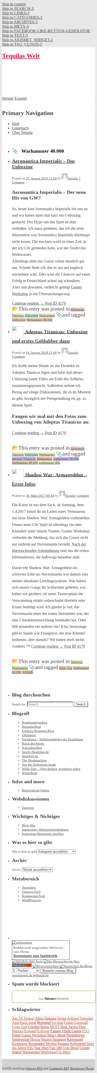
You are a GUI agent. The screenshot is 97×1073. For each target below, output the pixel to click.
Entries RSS (34, 1068)
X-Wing (64, 1052)
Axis (15, 1022)
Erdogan (43, 1031)
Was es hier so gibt (24, 851)
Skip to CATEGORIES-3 (22, 17)
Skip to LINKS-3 (15, 13)
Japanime (59, 1039)
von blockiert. (53, 996)
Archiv (16, 869)
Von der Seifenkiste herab (39, 764)
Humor (46, 1039)
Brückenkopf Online (35, 790)
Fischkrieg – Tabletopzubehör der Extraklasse (52, 739)
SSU (30, 1048)
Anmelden (29, 887)
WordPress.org (31, 900)
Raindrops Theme (82, 1068)
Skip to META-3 (15, 26)
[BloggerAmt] (46, 966)
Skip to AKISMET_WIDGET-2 (27, 40)
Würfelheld (29, 773)
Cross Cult (19, 1027)
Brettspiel (44, 1022)
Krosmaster (37, 1043)
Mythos (51, 1043)
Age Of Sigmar (23, 1018)
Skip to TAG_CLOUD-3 (22, 44)
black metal (28, 1022)
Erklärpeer (29, 735)
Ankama (50, 1018)
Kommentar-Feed (33, 896)
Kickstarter (20, 1043)
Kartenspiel (75, 1039)
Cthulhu (33, 1027)
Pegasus (63, 1043)
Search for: (19, 704)
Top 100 (55, 1048)
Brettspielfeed (31, 726)
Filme (16, 1035)
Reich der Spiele (33, 743)
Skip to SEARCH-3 (18, 8)
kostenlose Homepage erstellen (43, 834)
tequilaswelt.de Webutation (30, 975)
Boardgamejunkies (34, 722)
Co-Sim (57, 1022)
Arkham (73, 1018)
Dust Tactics (69, 1027)
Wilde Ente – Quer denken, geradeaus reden (51, 769)
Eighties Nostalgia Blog (38, 731)
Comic (68, 1022)
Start (15, 123)
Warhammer (31, 1052)
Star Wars (41, 1048)
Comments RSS (59, 1068)
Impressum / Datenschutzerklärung (45, 829)
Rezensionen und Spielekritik (35, 956)
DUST (54, 1027)
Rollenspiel (78, 1043)
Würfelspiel (49, 1052)
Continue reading (39, 303)
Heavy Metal (56, 1035)
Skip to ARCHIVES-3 (20, 22)
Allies (39, 1018)
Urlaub (84, 1048)
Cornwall (81, 1022)
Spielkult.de (30, 756)
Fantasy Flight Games (65, 1031)
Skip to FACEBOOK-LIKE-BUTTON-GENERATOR (46, 31)
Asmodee (86, 1018)
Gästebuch (20, 128)
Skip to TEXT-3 (15, 35)
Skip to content (14, 4)
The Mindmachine (34, 760)
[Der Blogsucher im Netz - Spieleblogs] (62, 961)
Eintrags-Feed (31, 892)
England (30, 1031)
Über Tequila (22, 132)
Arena (61, 1018)
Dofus (45, 1027)
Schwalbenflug (32, 748)
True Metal (70, 1048)
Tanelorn (28, 808)
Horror (35, 1039)
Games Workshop (34, 1035)
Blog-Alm (28, 825)
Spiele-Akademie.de (35, 752)
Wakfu (16, 1052)
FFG (85, 1031)
